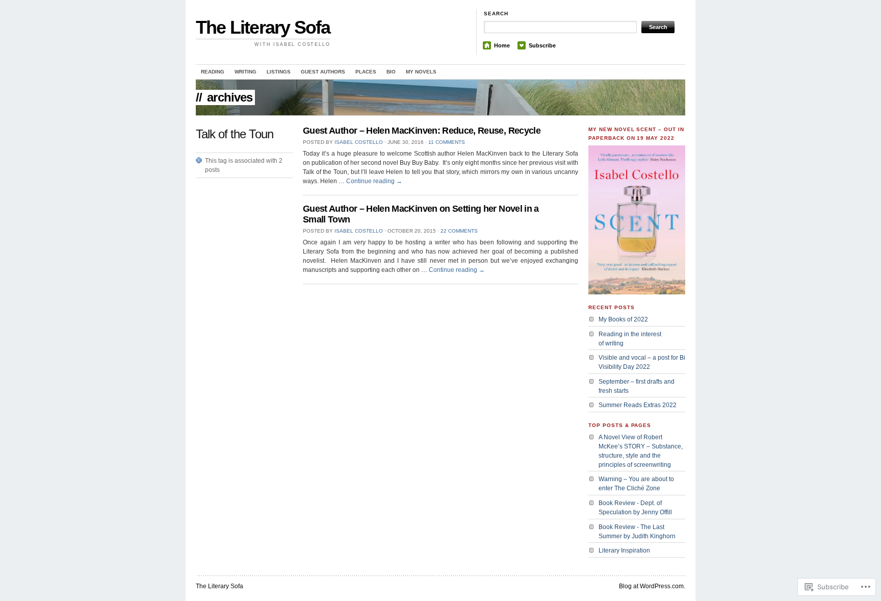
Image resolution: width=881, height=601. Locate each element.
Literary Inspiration (624, 550)
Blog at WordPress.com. (652, 586)
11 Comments (446, 142)
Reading (212, 71)
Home (502, 45)
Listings (279, 71)
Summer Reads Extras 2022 (638, 405)
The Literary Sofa (263, 27)
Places (365, 71)
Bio (391, 71)
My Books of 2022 (623, 319)
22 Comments (459, 231)
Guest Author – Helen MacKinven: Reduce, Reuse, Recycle (421, 131)
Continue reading (374, 181)
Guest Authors (323, 71)
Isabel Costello (358, 142)
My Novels (421, 71)
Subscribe (542, 45)
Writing (245, 71)
